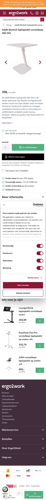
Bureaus (5, 392)
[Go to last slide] (6, 62)
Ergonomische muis (10, 402)
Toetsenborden (8, 399)
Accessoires (7, 416)
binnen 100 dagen (19, 178)
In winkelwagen (30, 147)
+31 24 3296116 (21, 182)
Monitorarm (7, 409)
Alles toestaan (23, 285)
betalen (13, 189)
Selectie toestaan (23, 293)
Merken (5, 412)
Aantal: (5, 142)
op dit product (19, 186)
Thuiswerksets (8, 419)
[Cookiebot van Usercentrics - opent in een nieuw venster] (33, 205)
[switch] (40, 253)
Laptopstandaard (9, 406)
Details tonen (33, 278)
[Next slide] (40, 62)
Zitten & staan (8, 396)
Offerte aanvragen (16, 157)
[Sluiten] (43, 3)
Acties (4, 422)
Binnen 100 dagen (24, 7)
